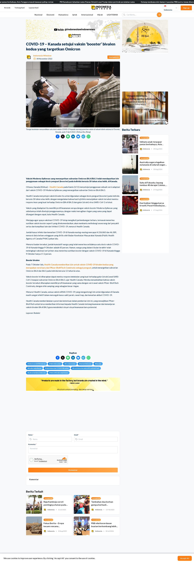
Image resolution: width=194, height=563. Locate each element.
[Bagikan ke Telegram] (83, 136)
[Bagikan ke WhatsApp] (88, 136)
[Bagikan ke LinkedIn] (73, 136)
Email (76, 435)
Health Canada (56, 187)
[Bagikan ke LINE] (68, 136)
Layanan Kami (33, 8)
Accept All (184, 558)
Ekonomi (50, 15)
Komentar (32, 444)
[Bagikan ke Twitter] (63, 136)
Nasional (38, 15)
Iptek (74, 15)
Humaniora (63, 15)
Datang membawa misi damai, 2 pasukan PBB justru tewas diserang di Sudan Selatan (152, 2)
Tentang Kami (20, 8)
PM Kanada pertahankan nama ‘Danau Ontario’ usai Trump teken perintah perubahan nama (73, 2)
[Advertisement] (73, 158)
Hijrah (100, 15)
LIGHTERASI (112, 15)
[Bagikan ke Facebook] (58, 136)
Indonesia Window (42, 55)
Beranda (7, 8)
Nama (30, 435)
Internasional (87, 15)
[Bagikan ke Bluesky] (78, 136)
